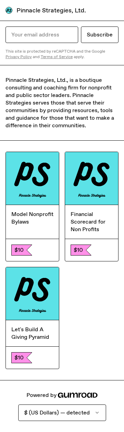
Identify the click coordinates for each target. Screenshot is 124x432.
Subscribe (100, 34)
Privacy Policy (19, 56)
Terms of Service (57, 56)
